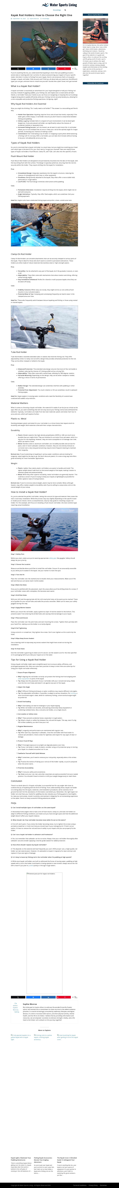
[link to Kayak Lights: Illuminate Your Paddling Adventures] (21, 1094)
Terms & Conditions (79, 1185)
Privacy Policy (93, 1185)
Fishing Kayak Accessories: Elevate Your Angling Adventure (43, 1160)
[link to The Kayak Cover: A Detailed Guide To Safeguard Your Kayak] (67, 1094)
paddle (31, 865)
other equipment (23, 679)
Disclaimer (103, 1185)
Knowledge (57, 10)
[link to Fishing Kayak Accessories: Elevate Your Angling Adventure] (44, 1094)
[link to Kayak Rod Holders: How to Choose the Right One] (44, 43)
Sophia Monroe (34, 18)
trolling (73, 693)
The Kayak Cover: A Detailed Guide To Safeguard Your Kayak (67, 1160)
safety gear (53, 558)
